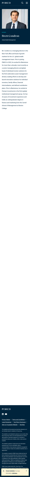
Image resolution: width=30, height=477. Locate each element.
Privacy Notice (6, 419)
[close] (26, 471)
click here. (14, 473)
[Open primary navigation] (27, 3)
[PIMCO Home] (6, 3)
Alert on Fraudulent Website (9, 424)
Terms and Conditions (18, 419)
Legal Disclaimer (6, 422)
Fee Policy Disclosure (20, 422)
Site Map (22, 424)
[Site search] (22, 3)
